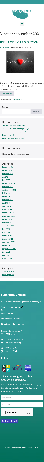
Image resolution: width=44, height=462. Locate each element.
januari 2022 (7, 239)
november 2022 (8, 219)
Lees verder (7, 93)
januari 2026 (7, 167)
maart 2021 (7, 258)
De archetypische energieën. (14, 138)
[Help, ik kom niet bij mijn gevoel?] (20, 65)
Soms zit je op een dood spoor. (14, 125)
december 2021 (8, 242)
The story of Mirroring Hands (14, 132)
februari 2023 (8, 213)
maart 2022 (7, 235)
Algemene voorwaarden (11, 307)
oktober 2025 (7, 173)
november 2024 (8, 183)
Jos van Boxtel (17, 99)
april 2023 (6, 206)
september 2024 (9, 190)
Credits (36, 448)
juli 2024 (6, 193)
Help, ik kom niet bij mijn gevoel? (19, 42)
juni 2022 (6, 229)
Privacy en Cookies (9, 313)
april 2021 (6, 255)
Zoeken (5, 107)
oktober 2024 (7, 186)
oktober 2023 (7, 199)
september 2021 (9, 248)
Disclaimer (5, 310)
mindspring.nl (35, 301)
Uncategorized (8, 274)
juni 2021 (6, 252)
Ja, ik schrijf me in (10, 421)
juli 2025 (6, 177)
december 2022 (8, 216)
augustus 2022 (8, 226)
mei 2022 (6, 232)
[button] (22, 24)
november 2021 (8, 245)
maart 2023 (7, 209)
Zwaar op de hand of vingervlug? (15, 128)
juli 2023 (6, 203)
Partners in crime (9, 135)
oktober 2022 (7, 222)
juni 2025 (6, 180)
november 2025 (8, 170)
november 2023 (8, 196)
